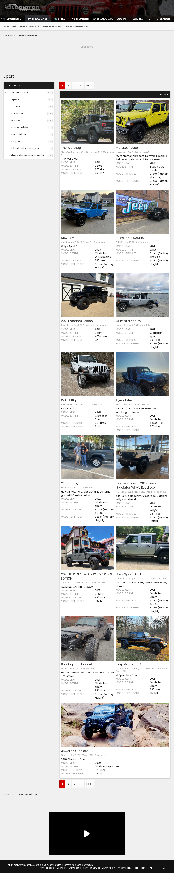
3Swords (65, 755)
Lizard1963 (121, 325)
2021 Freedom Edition (77, 321)
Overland (17, 113)
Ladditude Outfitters (70, 582)
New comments (29, 26)
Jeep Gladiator (18, 92)
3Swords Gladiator (75, 751)
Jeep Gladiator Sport (132, 664)
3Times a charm (128, 321)
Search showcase (76, 26)
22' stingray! (70, 483)
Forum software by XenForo (34, 864)
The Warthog (71, 148)
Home (144, 867)
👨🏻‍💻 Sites (59, 19)
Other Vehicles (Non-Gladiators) (28, 155)
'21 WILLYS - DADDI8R (131, 238)
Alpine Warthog (68, 151)
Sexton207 (121, 404)
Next (88, 85)
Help (136, 867)
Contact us (75, 867)
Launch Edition (20, 127)
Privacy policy (124, 867)
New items (10, 26)
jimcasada (121, 151)
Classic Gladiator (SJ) (25, 148)
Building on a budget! (77, 664)
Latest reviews (52, 26)
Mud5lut (65, 668)
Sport (15, 99)
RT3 (117, 491)
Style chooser (47, 867)
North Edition (19, 134)
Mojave (15, 141)
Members (82, 19)
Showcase (39, 19)
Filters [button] (163, 94)
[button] (6, 92)
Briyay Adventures (69, 404)
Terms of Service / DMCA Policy (99, 867)
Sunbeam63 (122, 578)
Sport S (16, 106)
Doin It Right (70, 400)
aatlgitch (65, 242)
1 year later (124, 400)
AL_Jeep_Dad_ (123, 668)
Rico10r (64, 487)
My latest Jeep (127, 148)
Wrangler (104, 19)
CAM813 (64, 325)
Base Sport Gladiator (132, 574)
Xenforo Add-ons (79, 864)
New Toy (67, 238)
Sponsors (62, 867)
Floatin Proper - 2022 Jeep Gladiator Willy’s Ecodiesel (136, 485)
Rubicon (16, 120)
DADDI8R (120, 242)
